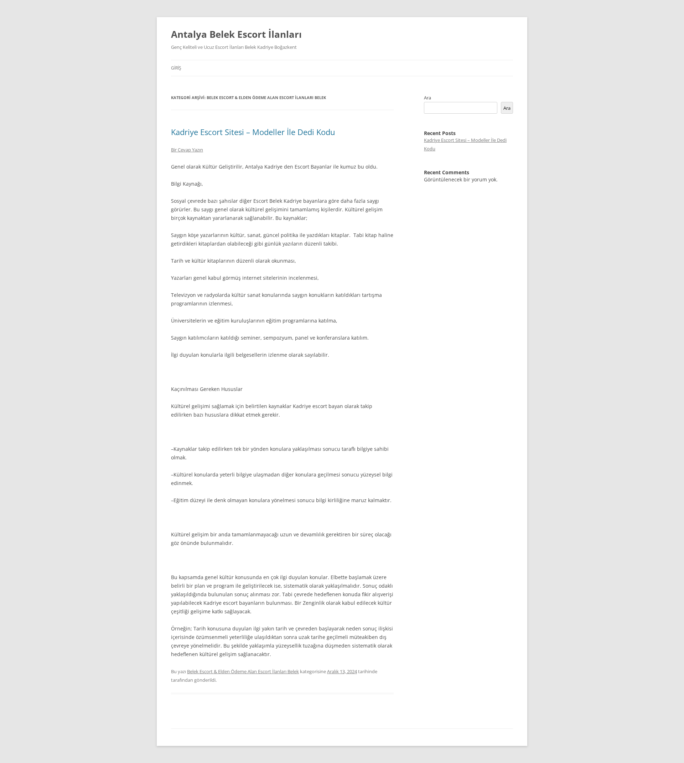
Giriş (176, 68)
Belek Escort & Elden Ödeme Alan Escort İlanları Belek (243, 671)
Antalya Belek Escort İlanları (236, 34)
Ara (427, 97)
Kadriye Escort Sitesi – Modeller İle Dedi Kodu (253, 132)
